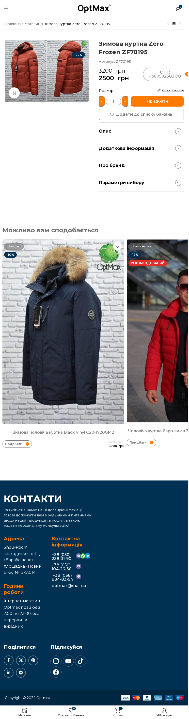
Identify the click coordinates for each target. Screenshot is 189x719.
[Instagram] (56, 661)
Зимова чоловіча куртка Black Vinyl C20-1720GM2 (63, 432)
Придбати (157, 101)
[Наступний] (180, 24)
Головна (13, 24)
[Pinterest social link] (33, 660)
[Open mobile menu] (6, 9)
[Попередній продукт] (168, 24)
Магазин (32, 24)
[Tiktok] (80, 661)
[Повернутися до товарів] (174, 24)
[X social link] (21, 660)
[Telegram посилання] (21, 673)
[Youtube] (68, 661)
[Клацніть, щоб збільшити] (14, 92)
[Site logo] (94, 8)
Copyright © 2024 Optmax (27, 698)
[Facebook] (56, 672)
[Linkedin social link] (9, 673)
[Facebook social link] (9, 660)
